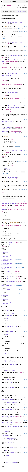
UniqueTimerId (15, 142)
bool (3, 183)
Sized (8, 169)
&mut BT (15, 141)
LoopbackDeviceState (18, 259)
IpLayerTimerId (10, 94)
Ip (8, 107)
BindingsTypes (21, 11)
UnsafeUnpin (11, 279)
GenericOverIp (15, 107)
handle (6, 136)
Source (2, 7)
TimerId (13, 1)
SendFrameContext (7, 409)
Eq (19, 55)
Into (11, 382)
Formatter (5, 47)
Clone (20, 22)
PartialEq (5, 179)
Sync (8, 273)
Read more (20, 28)
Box (21, 372)
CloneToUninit (12, 326)
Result (15, 47)
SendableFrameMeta (11, 412)
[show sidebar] (1, 1)
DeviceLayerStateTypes (6, 251)
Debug (20, 42)
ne (4, 189)
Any (8, 310)
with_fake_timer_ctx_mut (11, 222)
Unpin (9, 276)
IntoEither (11, 387)
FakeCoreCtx (18, 416)
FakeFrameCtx (19, 422)
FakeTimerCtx (11, 209)
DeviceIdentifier (17, 251)
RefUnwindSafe (12, 245)
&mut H (13, 165)
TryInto (12, 452)
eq (4, 181)
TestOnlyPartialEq (13, 426)
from (5, 65)
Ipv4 (20, 131)
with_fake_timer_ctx (10, 207)
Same (8, 405)
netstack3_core (4, 4)
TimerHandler (9, 127)
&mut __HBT (5, 156)
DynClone (10, 331)
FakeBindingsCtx (18, 205)
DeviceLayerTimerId (11, 61)
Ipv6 (11, 134)
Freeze (9, 242)
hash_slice (7, 163)
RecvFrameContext (7, 399)
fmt (5, 46)
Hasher (9, 159)
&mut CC (13, 139)
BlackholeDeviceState (18, 267)
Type (6, 111)
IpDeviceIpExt (6, 75)
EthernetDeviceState (18, 255)
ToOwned (9, 442)
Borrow (9, 315)
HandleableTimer (7, 121)
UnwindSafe (11, 281)
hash (5, 154)
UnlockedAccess (15, 458)
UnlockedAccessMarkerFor (11, 462)
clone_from (5, 32)
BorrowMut (10, 321)
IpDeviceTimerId (10, 77)
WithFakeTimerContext (9, 203)
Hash (20, 150)
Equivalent (13, 364)
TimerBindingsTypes (10, 438)
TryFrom (12, 447)
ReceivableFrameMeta (12, 402)
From (3, 61)
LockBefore (12, 390)
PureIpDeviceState (17, 263)
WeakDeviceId (6, 78)
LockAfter (7, 392)
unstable (20, 31)
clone (5, 26)
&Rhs (7, 191)
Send (8, 271)
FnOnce (4, 209)
